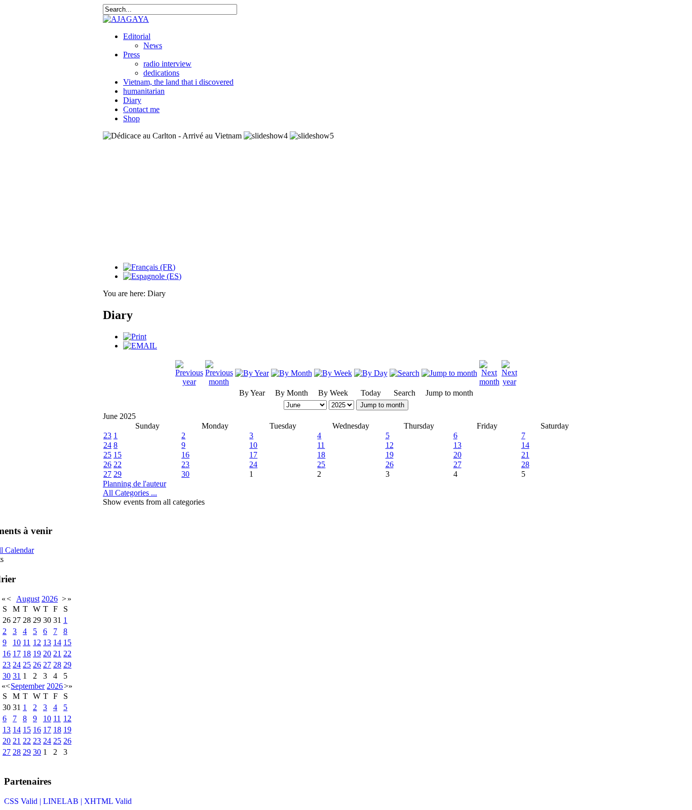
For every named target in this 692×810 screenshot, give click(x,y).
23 (107, 435)
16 (185, 454)
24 (107, 445)
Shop (131, 118)
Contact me (141, 109)
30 (185, 474)
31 (17, 676)
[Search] (404, 373)
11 (321, 445)
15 (117, 454)
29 (117, 474)
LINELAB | (63, 801)
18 (321, 454)
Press (131, 54)
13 (457, 445)
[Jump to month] (449, 373)
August (28, 598)
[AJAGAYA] (126, 19)
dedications (161, 72)
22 (117, 464)
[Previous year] (189, 381)
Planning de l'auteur (134, 483)
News (152, 45)
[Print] (134, 336)
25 (107, 454)
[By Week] (333, 373)
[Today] (371, 373)
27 (457, 464)
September (28, 686)
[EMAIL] (140, 345)
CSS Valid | (23, 801)
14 (525, 445)
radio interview (167, 63)
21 (525, 454)
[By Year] (252, 373)
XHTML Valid (108, 801)
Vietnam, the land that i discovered (178, 82)
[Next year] (509, 381)
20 (457, 454)
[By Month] (291, 373)
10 (253, 445)
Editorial (136, 36)
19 (390, 454)
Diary (132, 100)
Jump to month (382, 405)
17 (253, 454)
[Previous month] (219, 381)
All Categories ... (130, 492)
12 (390, 445)
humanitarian (144, 91)
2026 (50, 598)
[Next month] (489, 381)
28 (525, 464)
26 (107, 464)
